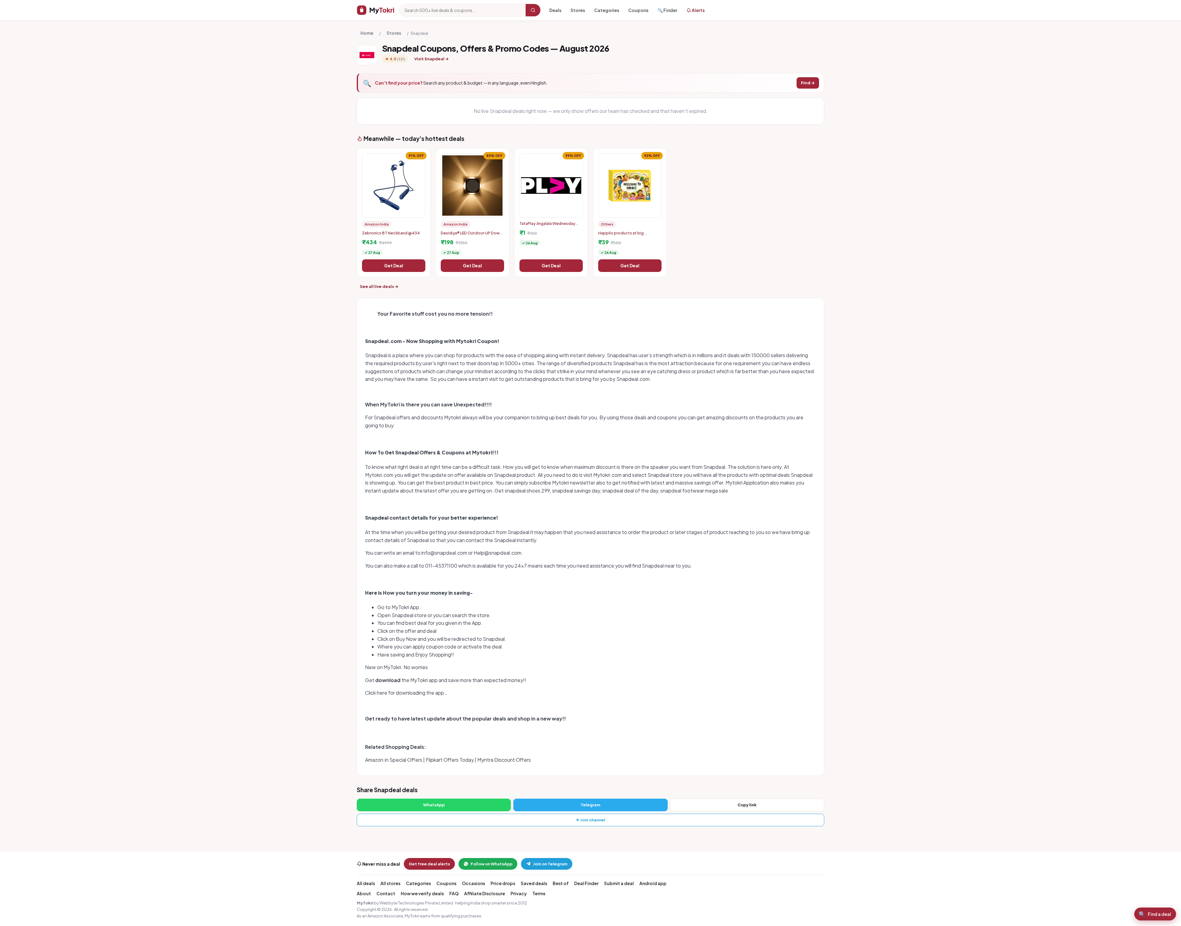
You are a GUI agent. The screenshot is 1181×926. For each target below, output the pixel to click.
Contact (385, 893)
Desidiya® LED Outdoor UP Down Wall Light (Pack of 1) (471, 235)
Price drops (503, 883)
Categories (606, 10)
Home (366, 33)
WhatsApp (434, 804)
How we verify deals (422, 893)
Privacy (519, 893)
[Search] (533, 10)
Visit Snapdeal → (431, 58)
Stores (578, 10)
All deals (366, 883)
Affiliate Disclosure (484, 893)
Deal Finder (586, 883)
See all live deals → (379, 286)
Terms (538, 893)
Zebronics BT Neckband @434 (391, 232)
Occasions (473, 883)
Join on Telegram (550, 863)
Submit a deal (619, 883)
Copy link (747, 804)
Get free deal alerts (429, 863)
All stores (390, 883)
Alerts (698, 10)
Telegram (590, 804)
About (364, 893)
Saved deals (534, 883)
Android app (652, 883)
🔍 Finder (667, 10)
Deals (555, 10)
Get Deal (393, 265)
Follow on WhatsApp (491, 863)
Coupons (638, 10)
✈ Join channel (590, 819)
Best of (561, 883)
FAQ (454, 893)
